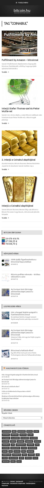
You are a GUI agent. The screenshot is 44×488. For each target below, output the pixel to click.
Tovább (4, 72)
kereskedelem (21, 444)
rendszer (30, 451)
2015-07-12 (14, 358)
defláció (23, 434)
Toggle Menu (23, 2)
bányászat (15, 434)
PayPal (5, 451)
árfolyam (6, 461)
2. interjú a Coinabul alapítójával (18, 159)
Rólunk (12, 481)
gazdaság (20, 441)
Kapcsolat (5, 485)
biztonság (6, 434)
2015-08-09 (14, 323)
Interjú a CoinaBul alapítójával (17, 205)
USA (38, 454)
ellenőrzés (15, 438)
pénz (23, 451)
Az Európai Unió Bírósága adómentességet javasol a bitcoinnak (22, 291)
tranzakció (16, 454)
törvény (31, 454)
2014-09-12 (14, 264)
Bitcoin (29, 431)
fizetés (13, 441)
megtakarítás (15, 448)
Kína (37, 444)
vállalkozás (13, 458)
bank (14, 431)
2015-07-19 (14, 296)
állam (35, 458)
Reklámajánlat (30, 483)
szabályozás (6, 454)
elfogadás (6, 438)
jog (13, 444)
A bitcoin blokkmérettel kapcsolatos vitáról (16, 391)
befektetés (21, 431)
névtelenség (32, 448)
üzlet (19, 461)
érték (13, 461)
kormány (30, 444)
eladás (30, 434)
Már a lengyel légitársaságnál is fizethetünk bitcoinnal (24, 313)
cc (2, 481)
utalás (5, 458)
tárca (24, 454)
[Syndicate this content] (5, 368)
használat (29, 441)
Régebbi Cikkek (7, 413)
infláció (37, 441)
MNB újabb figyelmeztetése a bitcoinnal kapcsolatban (23, 260)
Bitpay (36, 431)
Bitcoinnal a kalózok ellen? (22, 350)
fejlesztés (33, 438)
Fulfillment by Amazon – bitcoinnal (20, 60)
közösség (6, 448)
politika (16, 451)
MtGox (24, 448)
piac (10, 451)
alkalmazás (6, 431)
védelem (28, 458)
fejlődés (5, 441)
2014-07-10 (14, 279)
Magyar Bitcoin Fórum (17, 368)
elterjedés (24, 438)
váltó (21, 458)
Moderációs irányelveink (17, 483)
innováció (6, 444)
